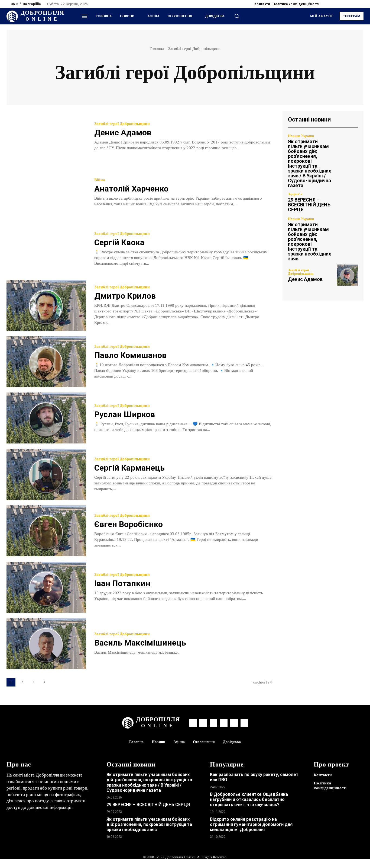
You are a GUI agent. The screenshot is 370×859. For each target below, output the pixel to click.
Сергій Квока (119, 242)
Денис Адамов (122, 132)
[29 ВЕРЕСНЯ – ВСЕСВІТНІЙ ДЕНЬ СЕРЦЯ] (347, 202)
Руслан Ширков (124, 414)
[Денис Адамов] (46, 136)
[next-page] (55, 682)
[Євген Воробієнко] (46, 530)
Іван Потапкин (122, 583)
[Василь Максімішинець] (46, 643)
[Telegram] (340, 4)
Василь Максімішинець (140, 642)
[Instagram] (334, 4)
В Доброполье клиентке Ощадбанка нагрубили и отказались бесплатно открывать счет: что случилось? (249, 799)
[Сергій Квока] (46, 248)
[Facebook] (327, 4)
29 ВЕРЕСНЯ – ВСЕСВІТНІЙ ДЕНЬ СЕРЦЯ (309, 204)
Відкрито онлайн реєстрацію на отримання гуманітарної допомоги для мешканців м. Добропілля (251, 824)
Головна (157, 48)
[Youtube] (360, 4)
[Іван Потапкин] (46, 587)
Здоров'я (295, 194)
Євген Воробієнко (128, 524)
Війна (99, 180)
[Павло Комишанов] (46, 361)
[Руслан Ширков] (46, 417)
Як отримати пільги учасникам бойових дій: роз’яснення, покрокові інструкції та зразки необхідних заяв (309, 241)
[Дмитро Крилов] (46, 305)
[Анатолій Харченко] (46, 192)
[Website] (353, 4)
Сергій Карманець (129, 467)
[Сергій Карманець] (46, 474)
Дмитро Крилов (125, 296)
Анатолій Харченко (131, 188)
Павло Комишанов (130, 355)
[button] (236, 16)
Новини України (301, 136)
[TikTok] (347, 4)
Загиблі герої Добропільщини (122, 124)
